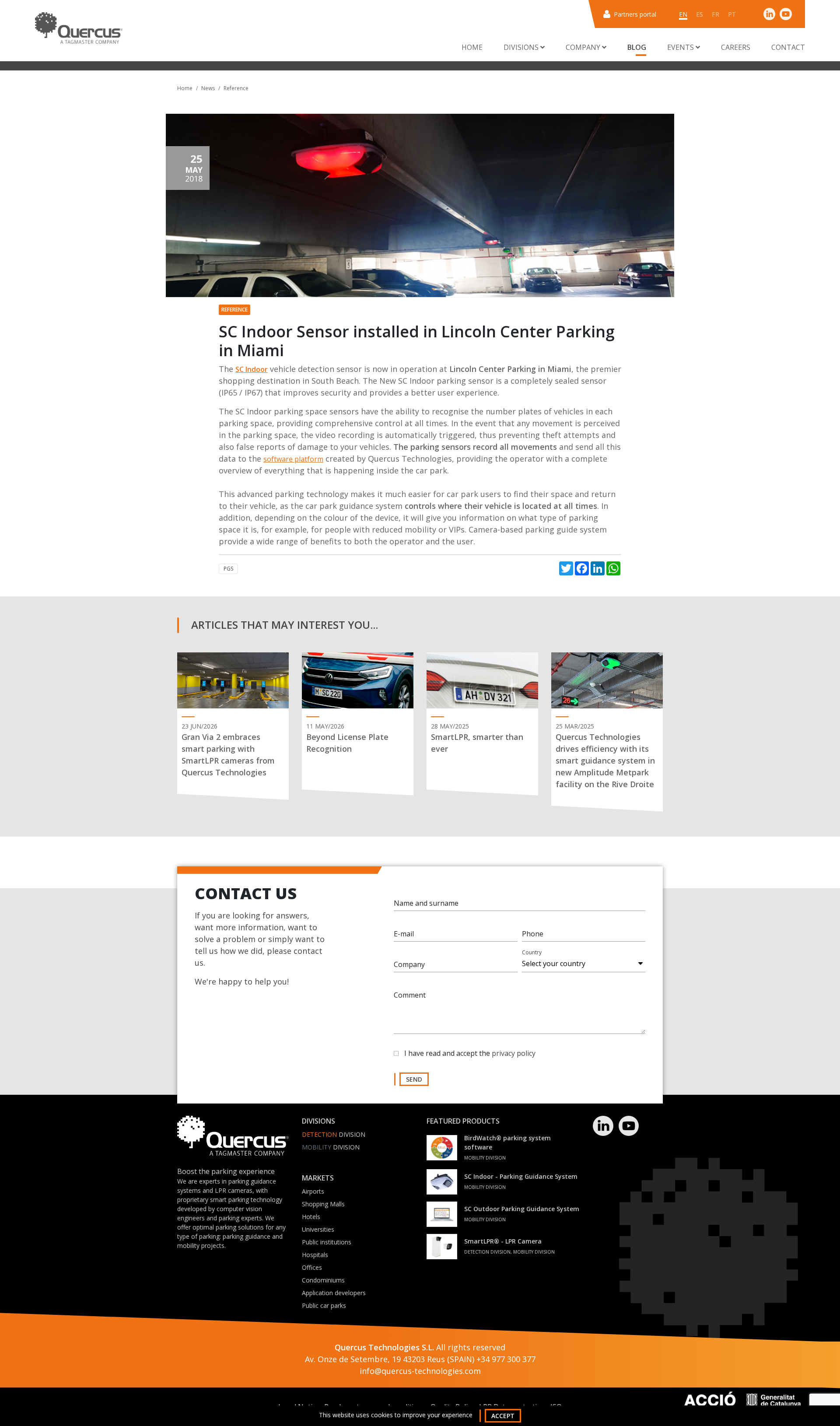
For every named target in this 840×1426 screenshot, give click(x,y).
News (208, 88)
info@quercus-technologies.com (420, 1371)
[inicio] (78, 28)
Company (409, 964)
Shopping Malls (323, 1204)
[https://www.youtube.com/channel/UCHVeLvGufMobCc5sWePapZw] (785, 14)
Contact (788, 47)
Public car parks (324, 1305)
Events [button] (681, 47)
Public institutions (326, 1242)
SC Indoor (251, 369)
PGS (228, 568)
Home (472, 47)
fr (715, 14)
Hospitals (315, 1255)
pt (732, 14)
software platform (293, 459)
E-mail (404, 934)
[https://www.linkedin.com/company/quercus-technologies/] (769, 14)
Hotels (311, 1216)
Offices (312, 1267)
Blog (636, 47)
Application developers (334, 1293)
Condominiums (323, 1280)
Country (532, 952)
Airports (313, 1191)
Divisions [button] (522, 47)
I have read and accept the (470, 1053)
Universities (318, 1229)
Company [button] (584, 47)
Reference (236, 88)
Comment (410, 995)
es (699, 14)
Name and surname (426, 903)
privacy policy (514, 1053)
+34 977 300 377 (506, 1359)
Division (333, 1134)
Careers (735, 47)
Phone (532, 934)
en (683, 14)
